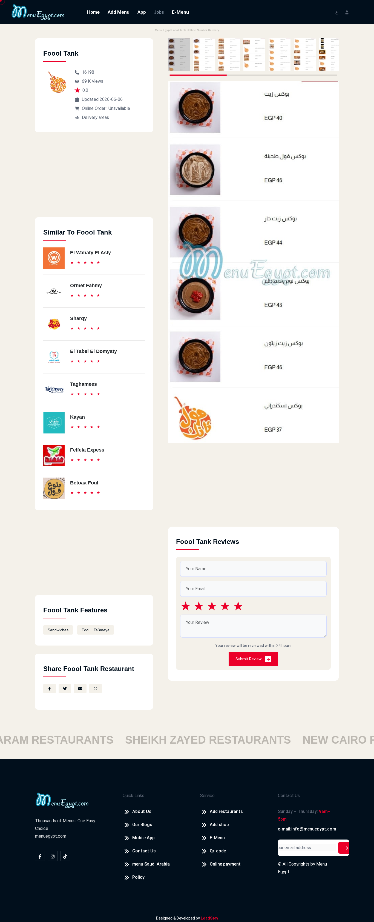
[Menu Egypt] (38, 11)
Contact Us (144, 851)
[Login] (346, 12)
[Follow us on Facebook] (40, 856)
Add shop (219, 824)
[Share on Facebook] (49, 688)
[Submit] (345, 848)
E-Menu (180, 12)
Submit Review (249, 659)
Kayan (77, 417)
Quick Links (133, 795)
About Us (141, 811)
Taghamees (83, 384)
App (141, 12)
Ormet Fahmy (86, 285)
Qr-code (218, 851)
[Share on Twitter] (65, 688)
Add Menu (119, 12)
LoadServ (209, 918)
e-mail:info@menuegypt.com (307, 829)
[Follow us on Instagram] (52, 856)
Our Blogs (142, 824)
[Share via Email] (80, 688)
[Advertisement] (94, 179)
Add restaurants (226, 811)
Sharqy (78, 318)
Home (93, 12)
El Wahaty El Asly (90, 252)
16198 (88, 72)
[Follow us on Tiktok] (65, 856)
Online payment (225, 864)
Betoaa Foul (84, 483)
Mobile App (143, 837)
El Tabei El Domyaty (93, 351)
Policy (138, 877)
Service (207, 795)
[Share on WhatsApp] (95, 688)
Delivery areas (95, 117)
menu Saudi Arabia (151, 864)
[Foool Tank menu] (179, 54)
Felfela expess (87, 450)
